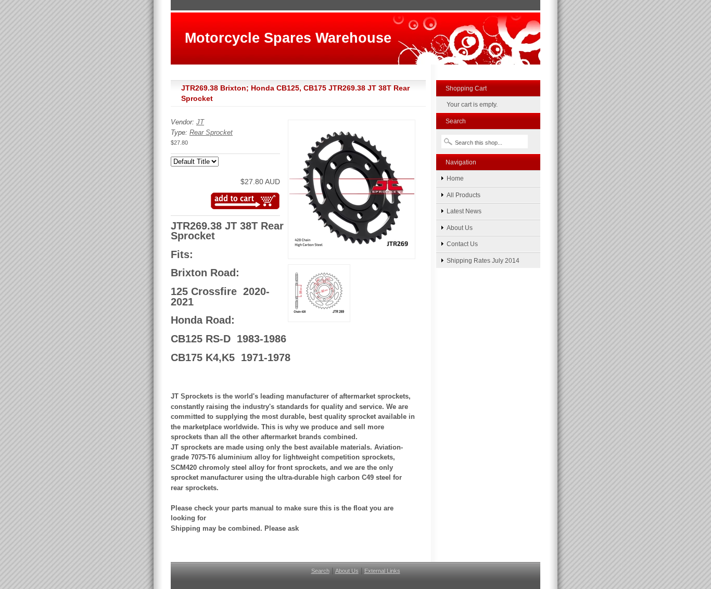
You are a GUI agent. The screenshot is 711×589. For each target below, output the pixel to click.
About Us (460, 227)
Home (455, 178)
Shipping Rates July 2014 (483, 260)
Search (320, 571)
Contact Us (462, 243)
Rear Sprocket (211, 132)
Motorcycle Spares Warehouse (288, 38)
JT (200, 122)
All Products (463, 194)
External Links (382, 571)
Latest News (464, 211)
